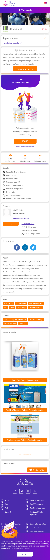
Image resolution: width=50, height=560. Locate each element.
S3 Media (14, 29)
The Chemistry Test (37, 532)
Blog (6, 504)
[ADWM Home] (25, 480)
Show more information (25, 147)
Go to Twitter (38, 470)
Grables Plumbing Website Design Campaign (25, 410)
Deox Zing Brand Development (25, 380)
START (25, 141)
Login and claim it (25, 69)
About (7, 500)
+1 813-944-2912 (28, 224)
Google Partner (25, 455)
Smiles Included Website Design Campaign (25, 440)
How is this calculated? (12, 43)
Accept (25, 554)
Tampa (10, 224)
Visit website (26, 10)
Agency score (10, 38)
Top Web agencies (36, 500)
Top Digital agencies (37, 508)
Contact (8, 512)
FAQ (6, 508)
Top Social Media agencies (36, 513)
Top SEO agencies (36, 504)
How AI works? (35, 528)
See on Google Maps (32, 234)
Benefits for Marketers (38, 524)
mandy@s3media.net (21, 218)
